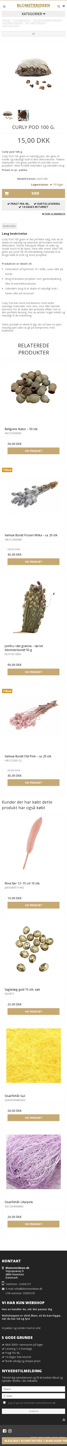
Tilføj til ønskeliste (54, 214)
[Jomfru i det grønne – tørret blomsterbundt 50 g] (33, 610)
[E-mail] (33, 1395)
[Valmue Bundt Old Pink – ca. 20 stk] (33, 720)
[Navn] (33, 1388)
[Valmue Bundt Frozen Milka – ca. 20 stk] (33, 499)
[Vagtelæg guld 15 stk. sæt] (33, 953)
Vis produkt (33, 451)
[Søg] (58, 6)
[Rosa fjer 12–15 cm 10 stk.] (33, 847)
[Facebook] (4, 1431)
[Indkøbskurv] (63, 6)
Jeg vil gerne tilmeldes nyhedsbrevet (36, 1402)
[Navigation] (4, 6)
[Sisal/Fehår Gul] (33, 1059)
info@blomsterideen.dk (28, 1288)
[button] (33, 33)
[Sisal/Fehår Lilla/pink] (33, 1166)
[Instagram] (10, 1431)
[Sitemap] (64, 1419)
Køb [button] (35, 193)
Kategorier (32, 14)
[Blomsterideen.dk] (33, 5)
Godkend (33, 1411)
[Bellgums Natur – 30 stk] (33, 393)
